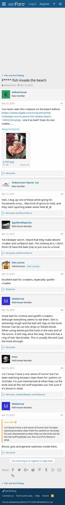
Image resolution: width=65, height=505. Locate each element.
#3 (62, 233)
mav (15, 356)
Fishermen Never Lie (25, 182)
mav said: (9, 422)
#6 (62, 368)
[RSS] (52, 496)
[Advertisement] (32, 41)
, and (25, 394)
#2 (62, 193)
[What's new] (54, 4)
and (19, 213)
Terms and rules (24, 495)
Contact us (8, 495)
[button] (4, 4)
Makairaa (18, 298)
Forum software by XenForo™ (27, 502)
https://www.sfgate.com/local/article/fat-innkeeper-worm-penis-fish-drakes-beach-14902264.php (27, 116)
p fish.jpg (8, 161)
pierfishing (10, 490)
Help (37, 495)
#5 (62, 310)
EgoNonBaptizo (22, 222)
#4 (62, 273)
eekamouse (10, 85)
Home (45, 495)
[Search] (60, 4)
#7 (62, 415)
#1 (62, 103)
